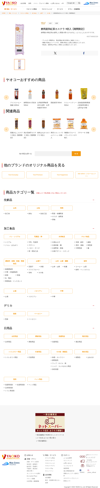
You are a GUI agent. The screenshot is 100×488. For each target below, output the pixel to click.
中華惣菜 (79, 248)
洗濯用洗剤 (9, 385)
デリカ (8, 305)
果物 (53, 219)
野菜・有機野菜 (57, 213)
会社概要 (48, 477)
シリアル (8, 242)
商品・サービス (13, 13)
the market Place (32, 476)
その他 (48, 13)
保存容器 (55, 369)
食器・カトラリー (58, 357)
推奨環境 (66, 468)
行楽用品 (32, 357)
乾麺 (65, 266)
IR (63, 3)
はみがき (91, 357)
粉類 (6, 275)
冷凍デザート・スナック (60, 251)
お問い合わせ (55, 3)
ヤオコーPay (49, 468)
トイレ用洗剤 (9, 391)
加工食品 (34, 13)
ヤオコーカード (50, 460)
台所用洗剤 (9, 388)
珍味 (30, 272)
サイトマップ (68, 460)
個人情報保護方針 (69, 471)
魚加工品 (43, 213)
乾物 (18, 275)
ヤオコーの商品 (31, 9)
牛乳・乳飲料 (33, 242)
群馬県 (35, 464)
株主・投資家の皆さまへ (52, 480)
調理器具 (55, 360)
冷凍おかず (56, 242)
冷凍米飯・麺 (57, 245)
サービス (60, 9)
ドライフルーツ (34, 269)
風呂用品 (79, 342)
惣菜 (6, 319)
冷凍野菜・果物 (57, 248)
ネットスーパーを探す (33, 473)
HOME (3, 13)
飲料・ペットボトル (83, 269)
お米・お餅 (56, 266)
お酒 (6, 296)
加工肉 (7, 213)
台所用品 (8, 342)
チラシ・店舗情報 (74, 9)
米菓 (42, 266)
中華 (53, 296)
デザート (32, 245)
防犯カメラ (67, 481)
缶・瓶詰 (8, 278)
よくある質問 (68, 458)
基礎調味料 (9, 269)
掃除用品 (32, 342)
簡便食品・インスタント (13, 281)
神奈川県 (29, 471)
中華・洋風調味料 (11, 272)
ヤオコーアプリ (50, 465)
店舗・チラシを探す (33, 461)
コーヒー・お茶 (81, 266)
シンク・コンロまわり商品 (61, 366)
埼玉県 (29, 464)
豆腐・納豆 (79, 242)
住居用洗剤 (21, 385)
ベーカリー (32, 319)
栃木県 (29, 466)
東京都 (35, 468)
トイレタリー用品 (11, 357)
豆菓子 (31, 266)
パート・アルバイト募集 (41, 3)
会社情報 (23, 3)
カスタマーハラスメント (71, 478)
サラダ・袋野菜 (57, 216)
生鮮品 (8, 200)
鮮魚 (30, 213)
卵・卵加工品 (33, 251)
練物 (89, 242)
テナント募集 (31, 478)
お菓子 (41, 13)
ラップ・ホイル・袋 (59, 363)
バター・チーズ (34, 248)
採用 (29, 3)
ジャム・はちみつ (11, 245)
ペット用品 (32, 385)
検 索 (76, 154)
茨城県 (35, 466)
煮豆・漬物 (79, 245)
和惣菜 (90, 245)
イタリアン (32, 296)
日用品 (8, 328)
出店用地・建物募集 (33, 481)
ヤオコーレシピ (47, 9)
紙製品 (78, 357)
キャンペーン (49, 471)
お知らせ (30, 455)
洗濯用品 (55, 342)
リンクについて (68, 465)
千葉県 (29, 468)
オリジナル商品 (50, 458)
